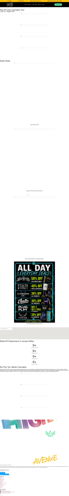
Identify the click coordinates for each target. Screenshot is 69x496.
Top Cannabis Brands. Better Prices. (34, 323)
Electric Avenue (7, 469)
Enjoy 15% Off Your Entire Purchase (34, 190)
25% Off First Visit (34, 124)
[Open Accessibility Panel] (0, 495)
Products (29, 4)
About (36, 4)
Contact (43, 4)
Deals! (26, 4)
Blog (33, 4)
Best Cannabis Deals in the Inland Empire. (34, 258)
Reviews (39, 4)
